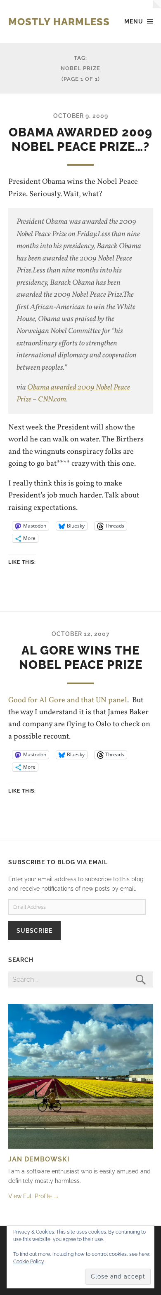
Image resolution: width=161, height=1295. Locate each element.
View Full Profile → (33, 1195)
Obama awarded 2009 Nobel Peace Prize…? (80, 139)
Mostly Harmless (59, 22)
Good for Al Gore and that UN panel (67, 700)
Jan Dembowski (39, 1159)
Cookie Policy (28, 1262)
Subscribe (34, 930)
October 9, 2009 (80, 115)
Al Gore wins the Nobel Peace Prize (80, 657)
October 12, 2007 (81, 633)
